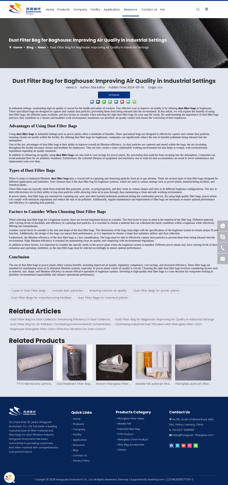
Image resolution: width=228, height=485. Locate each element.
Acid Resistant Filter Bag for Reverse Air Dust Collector (74, 384)
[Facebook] (171, 445)
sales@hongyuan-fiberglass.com (193, 435)
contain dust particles (67, 291)
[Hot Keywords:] (198, 9)
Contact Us (80, 455)
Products (78, 424)
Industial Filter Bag (129, 429)
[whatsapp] (195, 445)
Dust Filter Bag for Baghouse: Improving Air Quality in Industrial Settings (164, 319)
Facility (77, 434)
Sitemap (123, 479)
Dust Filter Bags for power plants (156, 291)
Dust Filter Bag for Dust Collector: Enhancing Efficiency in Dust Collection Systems (61, 319)
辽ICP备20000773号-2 (180, 479)
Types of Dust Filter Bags (28, 291)
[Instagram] (189, 445)
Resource (79, 445)
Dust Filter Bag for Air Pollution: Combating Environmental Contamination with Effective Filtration (61, 324)
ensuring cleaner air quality (108, 291)
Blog (75, 450)
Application (80, 440)
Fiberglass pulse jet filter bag (193, 384)
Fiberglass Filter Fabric (131, 418)
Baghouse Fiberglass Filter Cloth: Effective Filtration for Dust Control (57, 329)
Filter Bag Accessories (131, 444)
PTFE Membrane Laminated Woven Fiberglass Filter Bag (35, 384)
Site (160, 87)
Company (79, 429)
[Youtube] (183, 445)
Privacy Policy (81, 460)
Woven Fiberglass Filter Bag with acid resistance (114, 384)
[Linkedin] (177, 445)
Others (122, 450)
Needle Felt (124, 423)
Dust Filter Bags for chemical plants (103, 298)
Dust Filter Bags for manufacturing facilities (41, 298)
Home (77, 419)
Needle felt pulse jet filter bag (154, 384)
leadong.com (156, 479)
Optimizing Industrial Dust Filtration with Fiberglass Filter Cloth (158, 324)
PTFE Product (126, 434)
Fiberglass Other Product (133, 439)
